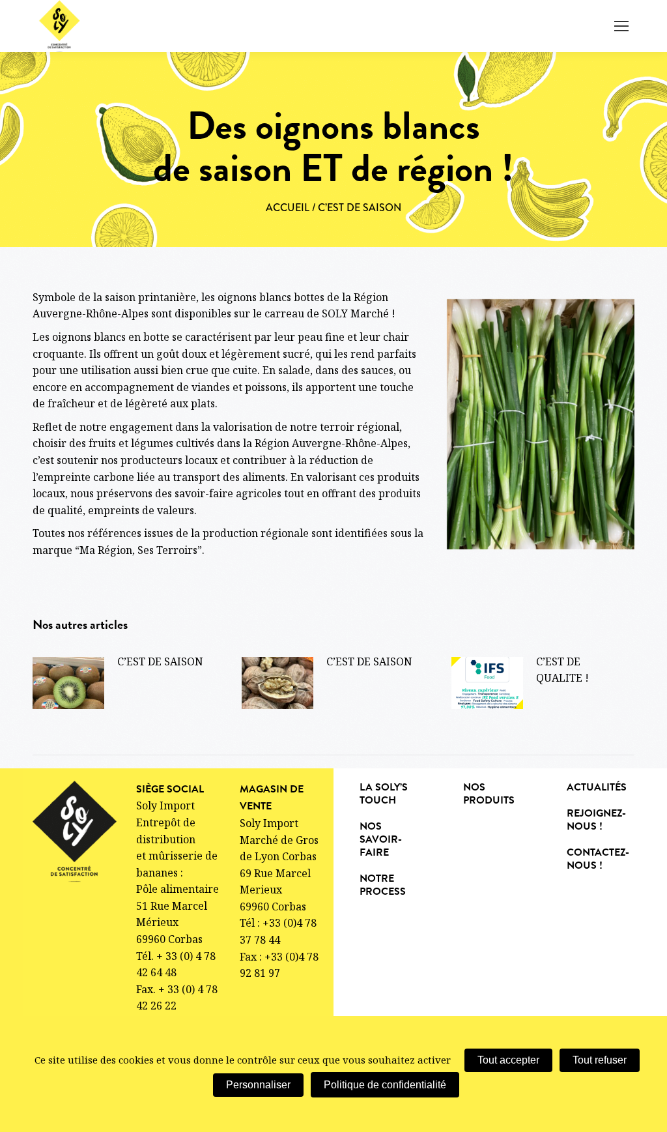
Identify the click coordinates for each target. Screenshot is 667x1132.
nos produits (489, 794)
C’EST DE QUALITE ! (562, 670)
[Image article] (68, 683)
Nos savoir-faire (381, 839)
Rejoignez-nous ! (596, 820)
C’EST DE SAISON (160, 661)
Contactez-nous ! (598, 859)
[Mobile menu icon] (621, 26)
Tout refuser (600, 1060)
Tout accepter (508, 1060)
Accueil (287, 207)
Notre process (383, 885)
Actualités (597, 787)
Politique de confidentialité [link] (385, 1084)
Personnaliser (258, 1084)
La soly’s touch (384, 794)
